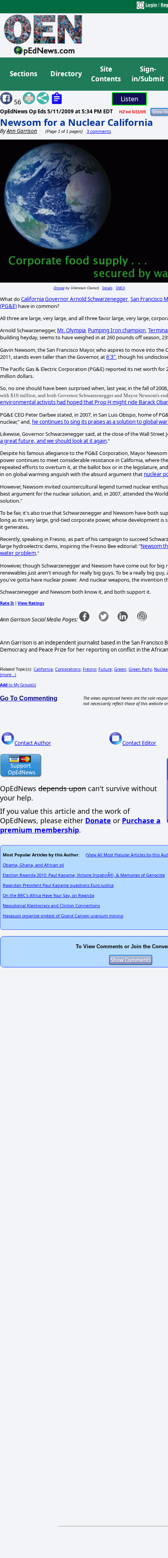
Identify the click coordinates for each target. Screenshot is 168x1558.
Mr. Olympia (71, 330)
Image (59, 287)
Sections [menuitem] (23, 73)
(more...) (8, 674)
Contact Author (32, 743)
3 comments (99, 131)
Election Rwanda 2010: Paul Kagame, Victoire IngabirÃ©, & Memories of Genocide (84, 875)
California (43, 669)
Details (107, 288)
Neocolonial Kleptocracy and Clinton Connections (51, 905)
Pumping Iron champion (117, 330)
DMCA (120, 288)
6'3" (111, 356)
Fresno (89, 669)
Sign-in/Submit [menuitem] (147, 74)
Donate (98, 820)
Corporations (67, 669)
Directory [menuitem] (65, 73)
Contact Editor (139, 743)
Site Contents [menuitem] (106, 74)
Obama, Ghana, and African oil (33, 865)
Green (120, 669)
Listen (129, 99)
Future (105, 669)
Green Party (140, 669)
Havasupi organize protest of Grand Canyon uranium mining (63, 916)
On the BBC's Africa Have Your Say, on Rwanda (48, 895)
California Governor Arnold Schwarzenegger (74, 299)
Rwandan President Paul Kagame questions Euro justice (58, 885)
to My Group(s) (18, 685)
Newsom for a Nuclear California (76, 122)
